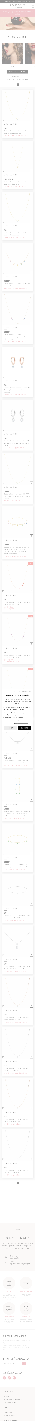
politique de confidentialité (21, 723)
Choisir (10, 728)
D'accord (24, 728)
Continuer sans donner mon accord (22, 691)
